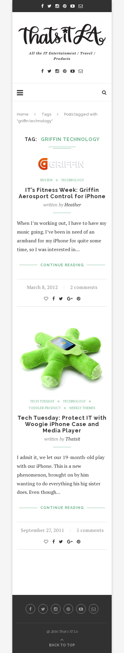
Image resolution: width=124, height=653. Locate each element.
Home (23, 114)
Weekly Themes (82, 408)
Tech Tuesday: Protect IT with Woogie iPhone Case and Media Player (62, 424)
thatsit (72, 438)
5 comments (90, 530)
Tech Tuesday (42, 401)
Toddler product (45, 408)
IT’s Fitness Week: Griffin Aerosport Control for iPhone (62, 193)
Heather (72, 204)
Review (46, 180)
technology (72, 180)
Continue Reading (62, 265)
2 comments (83, 287)
